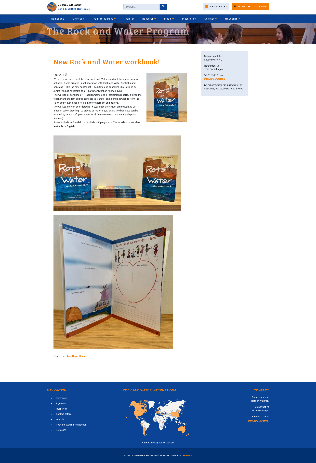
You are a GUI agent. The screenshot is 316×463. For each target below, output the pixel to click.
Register (129, 18)
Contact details (63, 414)
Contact (209, 18)
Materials (188, 18)
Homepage (57, 18)
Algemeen (61, 403)
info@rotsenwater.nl (214, 79)
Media (168, 18)
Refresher (61, 430)
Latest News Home (75, 356)
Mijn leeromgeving (252, 6)
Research (148, 18)
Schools (60, 419)
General (77, 18)
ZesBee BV (186, 455)
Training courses (102, 18)
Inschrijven (61, 408)
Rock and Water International (71, 424)
